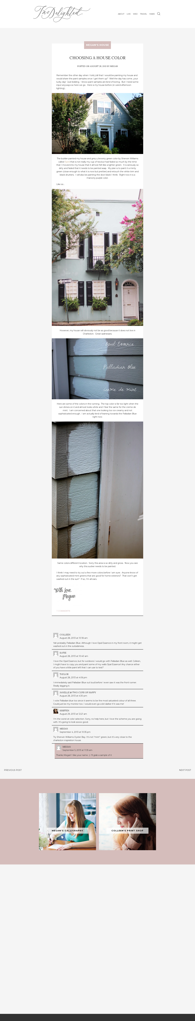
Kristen (64, 710)
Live (129, 14)
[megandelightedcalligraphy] (67, 821)
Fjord (67, 162)
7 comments (63, 611)
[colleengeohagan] (127, 821)
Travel (143, 14)
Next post (185, 770)
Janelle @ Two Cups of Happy (78, 692)
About (121, 14)
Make (152, 14)
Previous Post (13, 770)
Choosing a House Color (97, 57)
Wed (135, 14)
